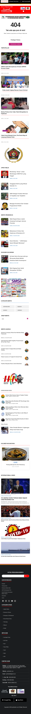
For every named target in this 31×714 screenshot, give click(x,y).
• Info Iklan (5, 640)
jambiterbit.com (15, 707)
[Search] (27, 11)
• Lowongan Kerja (6, 637)
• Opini (4, 653)
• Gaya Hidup (5, 646)
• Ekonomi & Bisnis (7, 612)
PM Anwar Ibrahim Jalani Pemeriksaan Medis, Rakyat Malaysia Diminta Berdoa (15, 520)
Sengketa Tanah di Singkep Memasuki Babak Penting (11, 349)
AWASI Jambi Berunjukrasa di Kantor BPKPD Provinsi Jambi (13, 67)
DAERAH (20, 310)
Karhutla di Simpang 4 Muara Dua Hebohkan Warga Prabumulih (12, 333)
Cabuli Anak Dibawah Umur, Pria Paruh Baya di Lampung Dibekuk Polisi (14, 136)
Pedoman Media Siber (6, 587)
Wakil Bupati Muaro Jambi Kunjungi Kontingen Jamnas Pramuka (18, 221)
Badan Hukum (4, 593)
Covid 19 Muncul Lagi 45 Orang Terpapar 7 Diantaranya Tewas (13, 538)
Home (3, 597)
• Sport (4, 650)
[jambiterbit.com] (6, 13)
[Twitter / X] (9, 601)
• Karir (4, 643)
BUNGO (5, 310)
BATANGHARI (6, 306)
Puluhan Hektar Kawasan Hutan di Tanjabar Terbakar (17, 395)
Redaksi (3, 583)
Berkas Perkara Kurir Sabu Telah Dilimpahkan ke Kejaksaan (14, 112)
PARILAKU (5, 130)
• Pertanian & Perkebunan (8, 615)
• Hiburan (5, 625)
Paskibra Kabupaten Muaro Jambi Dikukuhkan (11, 363)
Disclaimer (4, 595)
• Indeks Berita (6, 609)
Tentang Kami (4, 585)
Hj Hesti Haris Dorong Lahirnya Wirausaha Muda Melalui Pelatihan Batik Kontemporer (19, 258)
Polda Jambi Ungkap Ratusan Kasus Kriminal (14, 90)
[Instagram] (6, 601)
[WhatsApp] (15, 601)
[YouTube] (12, 601)
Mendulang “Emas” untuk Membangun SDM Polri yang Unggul (18, 174)
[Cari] (26, 576)
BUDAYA (20, 306)
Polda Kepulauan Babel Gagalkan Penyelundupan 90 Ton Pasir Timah (12, 341)
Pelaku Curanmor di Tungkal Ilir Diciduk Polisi (11, 356)
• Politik (4, 628)
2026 (15, 319)
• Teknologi (5, 621)
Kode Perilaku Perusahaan (7, 592)
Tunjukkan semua (15, 44)
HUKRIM (5, 85)
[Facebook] (3, 601)
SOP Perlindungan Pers (6, 590)
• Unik (4, 656)
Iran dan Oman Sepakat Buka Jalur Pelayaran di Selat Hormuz (13, 556)
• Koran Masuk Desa (7, 618)
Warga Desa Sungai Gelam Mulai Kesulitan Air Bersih (17, 418)
